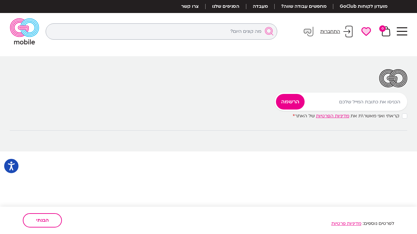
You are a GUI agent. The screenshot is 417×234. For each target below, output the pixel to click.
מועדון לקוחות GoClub (363, 6)
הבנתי (42, 220)
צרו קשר (190, 6)
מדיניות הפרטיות (332, 116)
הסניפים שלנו (225, 6)
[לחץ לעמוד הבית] (24, 31)
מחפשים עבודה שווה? (303, 6)
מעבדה (260, 6)
